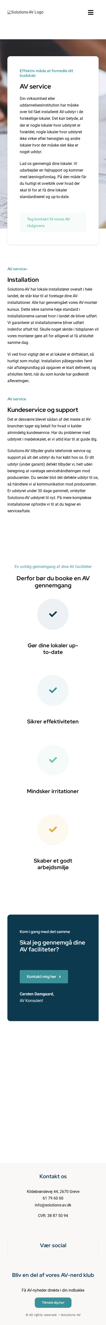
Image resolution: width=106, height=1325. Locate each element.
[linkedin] (45, 1255)
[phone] (60, 1255)
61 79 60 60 (53, 1198)
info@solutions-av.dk (53, 1205)
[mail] (53, 1255)
